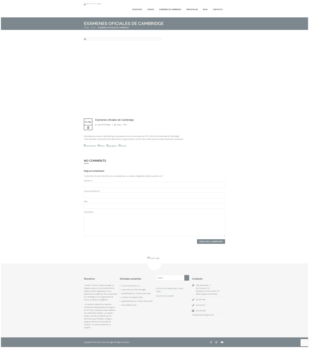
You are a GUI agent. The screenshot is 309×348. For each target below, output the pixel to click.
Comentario (88, 212)
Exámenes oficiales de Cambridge (114, 119)
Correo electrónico (92, 191)
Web (85, 201)
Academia (98, 304)
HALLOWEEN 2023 (129, 305)
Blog (205, 9)
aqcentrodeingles (104, 124)
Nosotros (137, 9)
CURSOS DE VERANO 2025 (132, 297)
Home (86, 28)
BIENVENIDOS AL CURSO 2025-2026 (136, 293)
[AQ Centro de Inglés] (93, 4)
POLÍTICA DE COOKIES (165, 296)
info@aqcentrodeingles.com (203, 315)
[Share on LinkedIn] (122, 146)
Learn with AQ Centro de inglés (134, 289)
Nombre (88, 181)
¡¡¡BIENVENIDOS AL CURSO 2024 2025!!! (137, 301)
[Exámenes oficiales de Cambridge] (122, 39)
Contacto (217, 9)
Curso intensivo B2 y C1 (131, 286)
